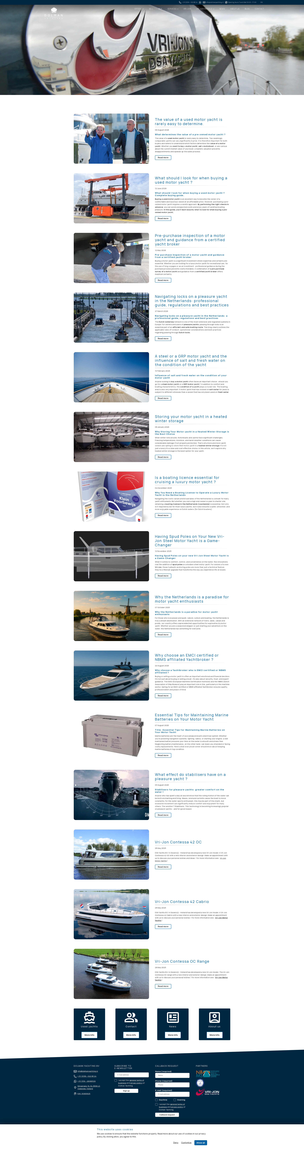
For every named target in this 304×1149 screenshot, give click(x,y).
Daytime (163, 1100)
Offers (138, 8)
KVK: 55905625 (84, 1094)
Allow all (200, 1142)
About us (235, 8)
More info (89, 1035)
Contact (259, 8)
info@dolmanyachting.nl (88, 1071)
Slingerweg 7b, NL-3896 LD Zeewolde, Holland (89, 1087)
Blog (247, 8)
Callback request (167, 1115)
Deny (175, 1142)
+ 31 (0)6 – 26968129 (87, 1081)
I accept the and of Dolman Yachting (131, 1083)
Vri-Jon (187, 8)
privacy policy (136, 1083)
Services (172, 8)
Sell (151, 8)
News (222, 8)
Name (158, 1071)
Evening (181, 1100)
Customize (186, 1142)
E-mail (158, 1090)
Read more (163, 157)
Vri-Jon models (204, 8)
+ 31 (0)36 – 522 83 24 (87, 1076)
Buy (160, 8)
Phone (158, 1081)
